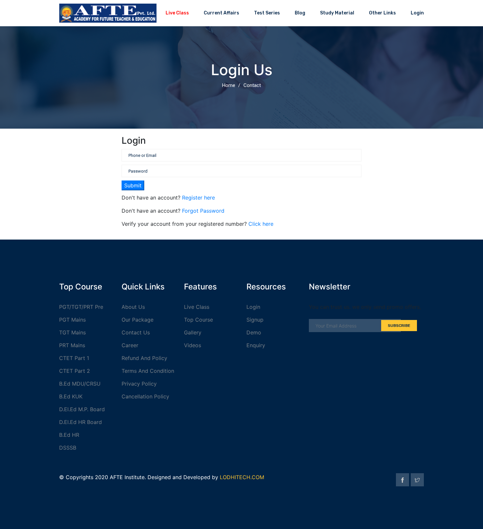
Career (130, 345)
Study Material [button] (337, 13)
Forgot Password (203, 210)
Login (417, 13)
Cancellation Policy (145, 396)
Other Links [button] (382, 13)
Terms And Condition (148, 371)
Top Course (198, 319)
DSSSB (67, 447)
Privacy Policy (139, 383)
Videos (192, 345)
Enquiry (255, 345)
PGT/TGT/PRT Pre (81, 307)
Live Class (177, 13)
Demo (253, 332)
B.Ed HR (69, 435)
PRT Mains (72, 345)
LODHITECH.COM (242, 477)
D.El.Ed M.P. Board (82, 409)
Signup (255, 319)
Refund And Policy (144, 358)
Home (228, 85)
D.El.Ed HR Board (80, 422)
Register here (198, 197)
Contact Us (136, 332)
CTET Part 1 (74, 358)
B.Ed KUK (70, 396)
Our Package (137, 319)
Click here (260, 224)
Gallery (192, 332)
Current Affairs (221, 13)
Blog (300, 13)
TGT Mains (72, 332)
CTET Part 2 (74, 371)
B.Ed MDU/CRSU (80, 383)
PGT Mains (72, 319)
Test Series (267, 13)
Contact (252, 85)
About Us (133, 307)
